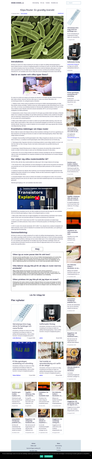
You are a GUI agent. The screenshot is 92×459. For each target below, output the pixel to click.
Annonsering (35, 3)
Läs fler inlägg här (37, 295)
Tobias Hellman (17, 375)
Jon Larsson (24, 13)
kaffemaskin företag (72, 64)
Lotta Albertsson (17, 338)
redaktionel (60, 13)
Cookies (48, 3)
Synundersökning (71, 137)
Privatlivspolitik (48, 456)
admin (41, 338)
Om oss (42, 3)
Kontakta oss (54, 3)
